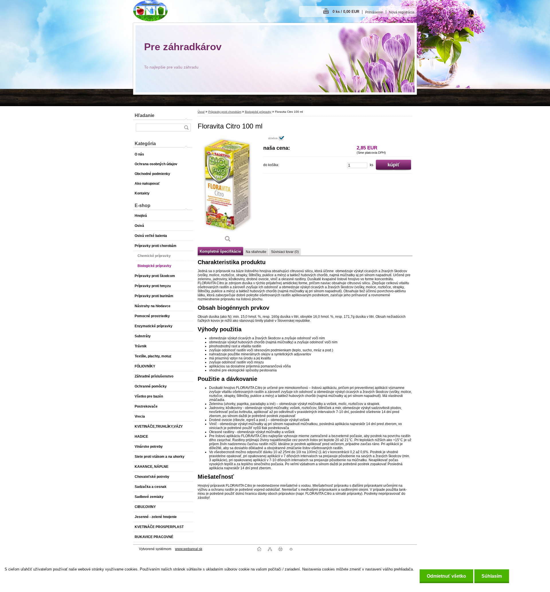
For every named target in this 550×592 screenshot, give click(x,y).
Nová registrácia (402, 12)
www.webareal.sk (188, 549)
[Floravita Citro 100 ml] (228, 191)
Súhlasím (492, 576)
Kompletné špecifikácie (220, 251)
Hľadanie (144, 115)
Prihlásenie (374, 12)
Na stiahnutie (256, 252)
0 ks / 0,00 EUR (346, 11)
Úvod (201, 111)
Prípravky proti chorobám (224, 111)
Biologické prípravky (258, 111)
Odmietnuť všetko (446, 576)
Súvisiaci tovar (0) (285, 252)
